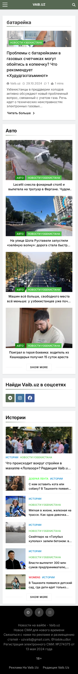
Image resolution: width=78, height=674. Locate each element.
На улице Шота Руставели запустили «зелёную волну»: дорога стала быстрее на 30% (39, 245)
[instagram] (20, 398)
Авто (20, 177)
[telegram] (11, 398)
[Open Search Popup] (74, 4)
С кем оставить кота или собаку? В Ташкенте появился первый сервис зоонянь (50, 488)
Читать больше (19, 113)
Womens (34, 577)
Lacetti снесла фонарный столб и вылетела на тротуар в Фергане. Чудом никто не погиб (39, 189)
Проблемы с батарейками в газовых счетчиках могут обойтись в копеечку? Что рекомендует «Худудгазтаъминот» (34, 64)
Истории (12, 457)
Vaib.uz (15, 83)
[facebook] (30, 398)
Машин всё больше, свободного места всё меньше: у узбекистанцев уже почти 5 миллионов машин (39, 301)
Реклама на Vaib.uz (24, 667)
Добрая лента (38, 478)
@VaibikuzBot (61, 639)
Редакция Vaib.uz (56, 667)
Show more (39, 367)
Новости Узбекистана (26, 42)
